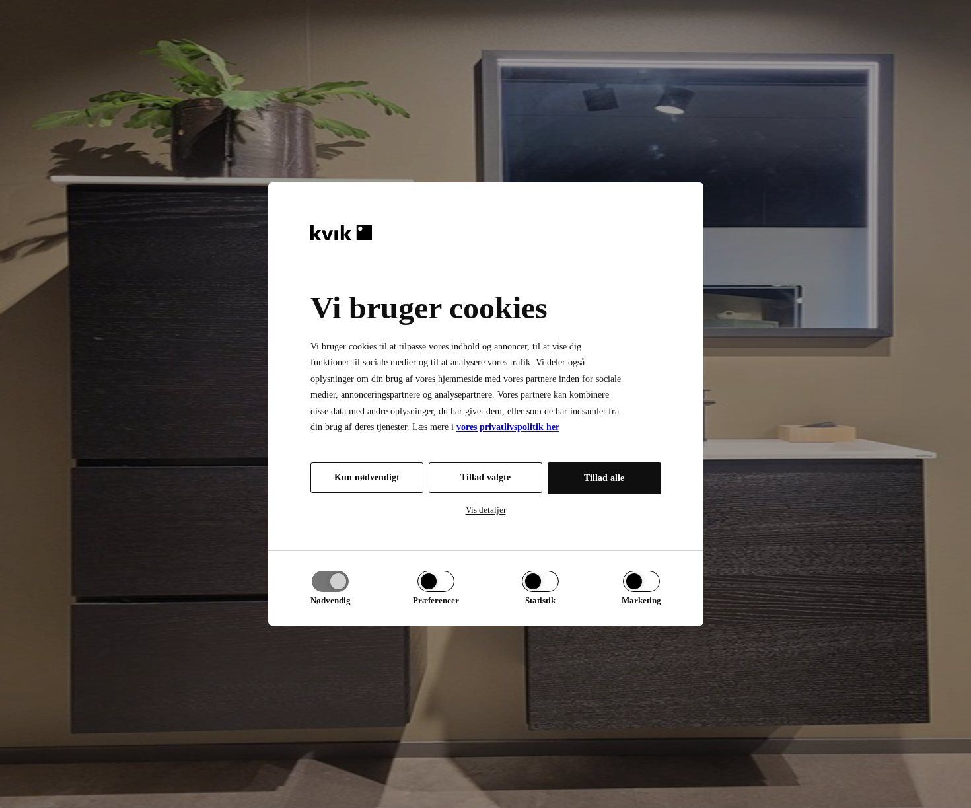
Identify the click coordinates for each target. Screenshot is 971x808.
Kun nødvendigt (367, 477)
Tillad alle (604, 478)
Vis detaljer (486, 510)
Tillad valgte (485, 477)
